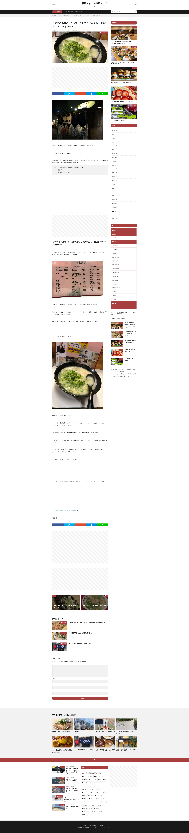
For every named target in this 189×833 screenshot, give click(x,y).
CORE (102, 776)
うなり (98, 792)
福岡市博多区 (116, 264)
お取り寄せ (85, 801)
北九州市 (115, 245)
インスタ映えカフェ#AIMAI (118, 120)
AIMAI (91, 776)
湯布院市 (115, 238)
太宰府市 (115, 249)
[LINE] (102, 93)
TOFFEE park (77, 731)
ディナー (68, 11)
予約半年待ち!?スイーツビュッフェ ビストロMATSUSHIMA (122, 62)
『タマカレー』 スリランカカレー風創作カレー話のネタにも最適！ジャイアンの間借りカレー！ (62, 750)
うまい (104, 792)
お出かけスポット (100, 798)
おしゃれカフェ (99, 795)
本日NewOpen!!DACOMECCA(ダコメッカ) (71, 799)
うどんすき (85, 792)
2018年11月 (115, 176)
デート (72, 11)
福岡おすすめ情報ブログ (94, 3)
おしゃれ (91, 795)
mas (105, 779)
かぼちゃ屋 (97, 808)
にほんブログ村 (115, 314)
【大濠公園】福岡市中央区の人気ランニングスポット (126, 732)
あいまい (85, 789)
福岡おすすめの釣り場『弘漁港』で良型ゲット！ (71, 780)
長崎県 (114, 303)
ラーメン (63, 510)
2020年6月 (114, 149)
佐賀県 (114, 230)
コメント (54, 663)
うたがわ (98, 789)
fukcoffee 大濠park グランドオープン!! (105, 731)
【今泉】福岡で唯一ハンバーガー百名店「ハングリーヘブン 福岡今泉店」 (105, 749)
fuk (95, 779)
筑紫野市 (115, 291)
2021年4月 (114, 142)
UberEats (98, 782)
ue (61, 30)
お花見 (93, 805)
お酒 (91, 808)
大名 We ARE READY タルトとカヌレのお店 (122, 101)
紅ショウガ (70, 30)
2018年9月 (114, 184)
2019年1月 (114, 169)
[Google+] (80, 93)
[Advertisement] (80, 77)
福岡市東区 (115, 276)
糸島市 (114, 299)
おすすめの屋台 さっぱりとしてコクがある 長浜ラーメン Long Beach (85, 15)
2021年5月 (114, 138)
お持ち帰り (93, 801)
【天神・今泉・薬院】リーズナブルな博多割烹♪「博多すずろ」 (126, 749)
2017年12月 (115, 218)
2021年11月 (115, 134)
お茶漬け (99, 805)
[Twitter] (69, 93)
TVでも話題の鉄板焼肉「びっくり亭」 (79, 643)
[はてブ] (91, 93)
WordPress (109, 827)
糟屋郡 (114, 295)
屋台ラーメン (65, 30)
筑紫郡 (114, 284)
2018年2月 (114, 211)
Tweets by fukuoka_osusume (118, 318)
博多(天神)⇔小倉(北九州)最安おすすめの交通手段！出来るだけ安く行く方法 (72, 771)
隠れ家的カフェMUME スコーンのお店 (121, 82)
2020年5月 (114, 153)
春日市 (114, 253)
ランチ (64, 11)
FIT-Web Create (95, 827)
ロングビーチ (56, 510)
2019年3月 (114, 161)
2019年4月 (114, 157)
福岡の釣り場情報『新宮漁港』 (72, 807)
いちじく (92, 789)
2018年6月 (114, 195)
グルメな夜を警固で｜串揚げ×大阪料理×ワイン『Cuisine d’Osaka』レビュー (123, 42)
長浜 (73, 30)
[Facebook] (58, 93)
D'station (85, 779)
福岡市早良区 (116, 272)
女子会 (76, 11)
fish (90, 779)
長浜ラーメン (77, 30)
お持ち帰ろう (85, 805)
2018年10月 (115, 180)
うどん (105, 789)
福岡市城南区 (116, 268)
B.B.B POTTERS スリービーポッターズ (62, 731)
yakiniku (92, 786)
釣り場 (80, 11)
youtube (98, 786)
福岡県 (60, 15)
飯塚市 (114, 307)
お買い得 (85, 808)
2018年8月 (114, 188)
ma (100, 779)
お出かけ (92, 798)
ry (83, 782)
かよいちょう (85, 811)
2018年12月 (115, 172)
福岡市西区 (115, 280)
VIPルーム (85, 786)
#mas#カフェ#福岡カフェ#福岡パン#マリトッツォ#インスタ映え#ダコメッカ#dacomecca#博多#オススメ (94, 773)
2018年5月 (114, 199)
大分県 (114, 234)
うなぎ (92, 792)
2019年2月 (114, 165)
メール (54, 684)
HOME (55, 15)
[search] (135, 11)
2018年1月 (114, 215)
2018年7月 (114, 192)
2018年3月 (114, 207)
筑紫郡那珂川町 (116, 287)
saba (88, 782)
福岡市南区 (115, 261)
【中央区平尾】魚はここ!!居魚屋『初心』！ (81, 633)
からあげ (93, 811)
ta (92, 782)
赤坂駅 (68, 510)
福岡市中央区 (66, 15)
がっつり (100, 811)
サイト (54, 690)
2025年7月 (114, 130)
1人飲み (84, 776)
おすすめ (85, 798)
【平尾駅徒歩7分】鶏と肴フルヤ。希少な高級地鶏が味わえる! (86, 622)
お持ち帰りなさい (102, 801)
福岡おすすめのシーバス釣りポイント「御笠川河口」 (72, 790)
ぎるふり (85, 814)
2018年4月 (114, 203)
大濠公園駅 (74, 510)
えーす (84, 795)
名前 (53, 678)
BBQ (96, 776)
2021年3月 (114, 146)
